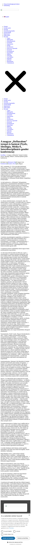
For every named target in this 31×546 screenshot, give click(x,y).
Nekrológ (9, 55)
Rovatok (6, 36)
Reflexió (9, 60)
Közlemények (10, 51)
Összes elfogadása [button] (8, 538)
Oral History (10, 57)
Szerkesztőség (7, 32)
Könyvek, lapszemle (12, 48)
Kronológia (10, 52)
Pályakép (9, 58)
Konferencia (10, 47)
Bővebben (11, 528)
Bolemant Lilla (11, 162)
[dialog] (15, 529)
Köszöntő (9, 50)
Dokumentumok (11, 41)
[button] (15, 81)
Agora (8, 38)
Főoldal (6, 26)
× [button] (29, 515)
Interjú (8, 45)
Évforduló (9, 42)
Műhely (9, 54)
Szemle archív (7, 28)
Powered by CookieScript (15, 544)
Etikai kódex (7, 35)
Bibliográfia (10, 39)
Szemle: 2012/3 (12, 163)
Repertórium (10, 61)
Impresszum (7, 34)
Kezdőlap (3, 155)
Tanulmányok (10, 63)
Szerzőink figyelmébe (9, 31)
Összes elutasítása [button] (22, 538)
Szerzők (6, 29)
